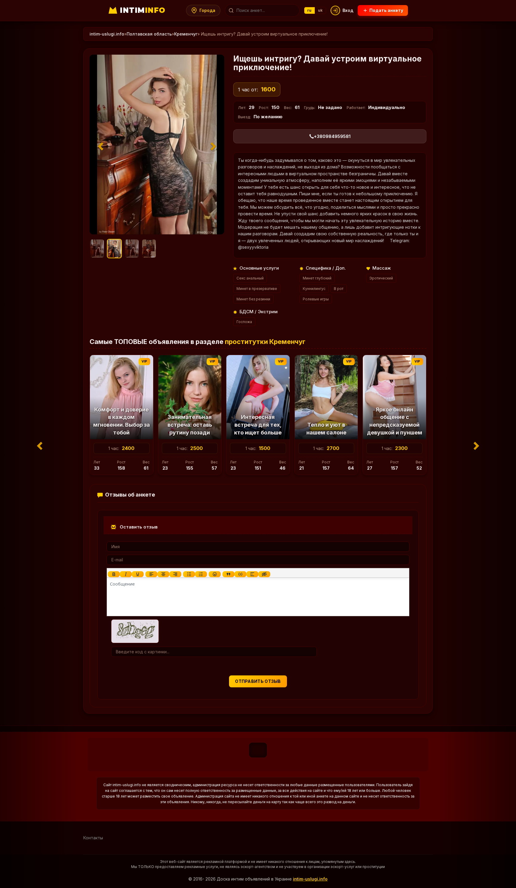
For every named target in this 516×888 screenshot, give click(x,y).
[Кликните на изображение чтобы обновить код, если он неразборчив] (135, 630)
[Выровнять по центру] (163, 574)
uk (320, 10)
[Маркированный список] (189, 574)
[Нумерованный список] (201, 574)
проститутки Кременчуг (265, 341)
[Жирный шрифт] (114, 574)
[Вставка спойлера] (252, 574)
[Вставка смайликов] (215, 574)
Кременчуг (185, 33)
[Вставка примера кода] (240, 574)
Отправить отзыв (258, 681)
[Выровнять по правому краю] (175, 574)
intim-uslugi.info (107, 33)
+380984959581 (332, 136)
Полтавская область (149, 33)
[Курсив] (126, 574)
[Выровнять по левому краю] (151, 574)
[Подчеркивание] (138, 574)
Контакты (93, 837)
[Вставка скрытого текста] (264, 574)
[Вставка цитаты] (228, 574)
